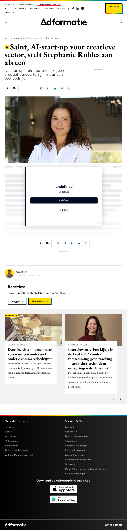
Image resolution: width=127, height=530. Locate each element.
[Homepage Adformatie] (63, 22)
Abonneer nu (113, 6)
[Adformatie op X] (68, 8)
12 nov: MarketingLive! (49, 4)
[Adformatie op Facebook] (73, 8)
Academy (61, 8)
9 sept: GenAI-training (23, 4)
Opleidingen (34, 8)
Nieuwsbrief (11, 445)
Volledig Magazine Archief (19, 454)
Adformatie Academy (16, 450)
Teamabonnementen (76, 436)
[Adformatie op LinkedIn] (78, 8)
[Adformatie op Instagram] (82, 8)
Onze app (70, 464)
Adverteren (10, 8)
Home (7, 4)
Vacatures (49, 8)
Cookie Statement (75, 454)
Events (22, 8)
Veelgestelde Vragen (76, 445)
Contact (69, 426)
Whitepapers (11, 440)
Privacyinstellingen (75, 473)
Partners (9, 12)
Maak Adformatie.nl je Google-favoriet (86, 468)
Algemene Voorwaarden (78, 459)
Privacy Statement (75, 450)
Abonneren (71, 431)
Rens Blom (54, 38)
